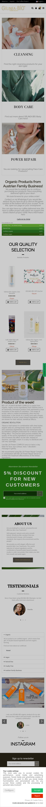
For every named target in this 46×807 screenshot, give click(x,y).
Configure (9, 790)
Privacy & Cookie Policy (34, 800)
